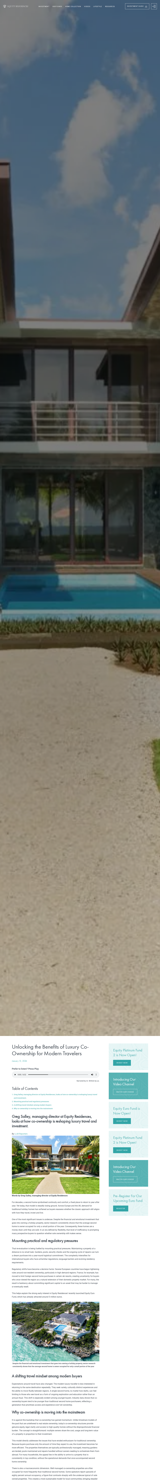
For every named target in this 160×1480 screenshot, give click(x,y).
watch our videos (125, 1092)
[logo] (15, 6)
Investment (43, 6)
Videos (87, 6)
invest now (122, 1063)
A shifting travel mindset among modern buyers (32, 1105)
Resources (110, 6)
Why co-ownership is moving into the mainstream (33, 1108)
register (120, 1208)
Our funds (57, 6)
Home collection (73, 6)
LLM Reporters (21, 1134)
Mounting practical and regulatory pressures (31, 1101)
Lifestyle (97, 6)
